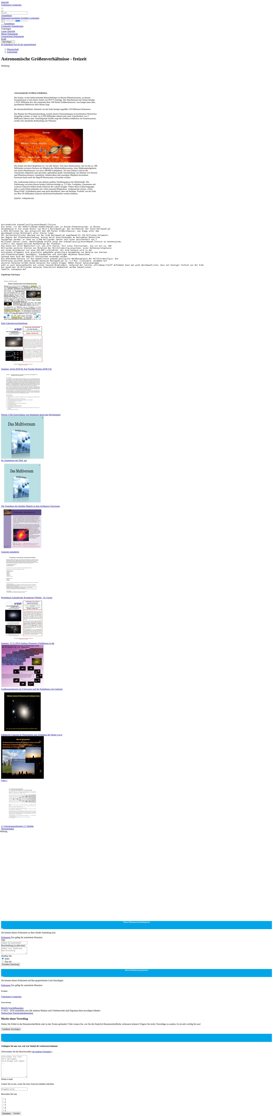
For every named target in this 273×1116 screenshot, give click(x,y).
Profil (3, 39)
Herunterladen (7, 829)
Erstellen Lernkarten (30, 18)
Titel (3, 940)
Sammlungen (17, 26)
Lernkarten (16, 5)
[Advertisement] (86, 73)
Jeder (7, 959)
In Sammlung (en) (9, 44)
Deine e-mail (7, 1079)
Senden (17, 1113)
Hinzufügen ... (8, 42)
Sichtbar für (6, 956)
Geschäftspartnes (15, 1008)
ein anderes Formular (41, 1051)
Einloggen (6, 937)
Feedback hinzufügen (11, 1029)
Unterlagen (6, 5)
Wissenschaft (12, 49)
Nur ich (8, 961)
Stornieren (6, 1113)
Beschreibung (13, 945)
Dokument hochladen (11, 18)
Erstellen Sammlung (10, 964)
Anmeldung (6, 15)
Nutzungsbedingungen (23, 1013)
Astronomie (12, 52)
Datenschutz (7, 1013)
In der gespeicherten (27, 44)
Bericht (4, 1008)
